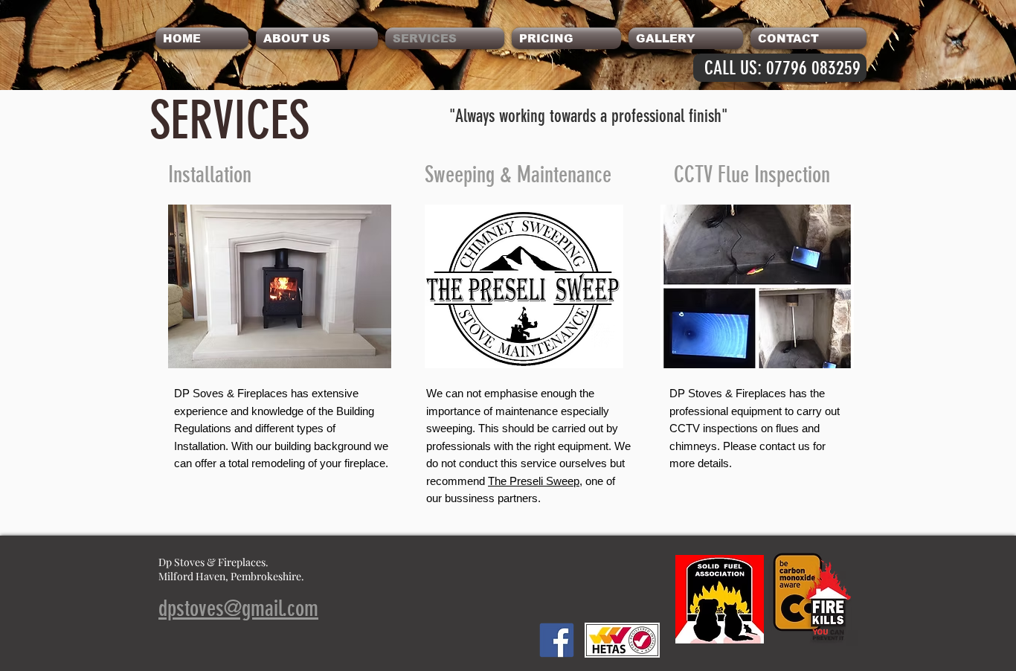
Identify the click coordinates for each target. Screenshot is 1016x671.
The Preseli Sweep (533, 481)
